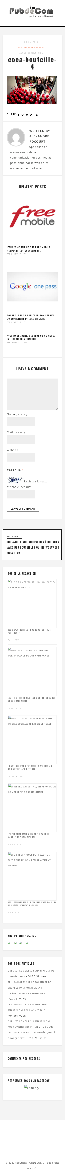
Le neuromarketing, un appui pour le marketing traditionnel (28, 836)
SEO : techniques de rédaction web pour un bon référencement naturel (32, 904)
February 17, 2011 (17, 322)
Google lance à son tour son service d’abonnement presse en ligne (31, 317)
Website (12, 450)
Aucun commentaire (31, 52)
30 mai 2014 (31, 42)
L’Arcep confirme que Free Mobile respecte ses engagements (28, 248)
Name (17, 414)
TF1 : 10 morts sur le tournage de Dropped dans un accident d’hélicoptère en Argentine (29, 988)
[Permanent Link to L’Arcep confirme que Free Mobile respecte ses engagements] (32, 243)
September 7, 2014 (17, 342)
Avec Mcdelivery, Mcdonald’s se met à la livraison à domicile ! (31, 337)
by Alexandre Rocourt (31, 47)
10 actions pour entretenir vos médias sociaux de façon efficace (30, 767)
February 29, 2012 (17, 254)
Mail (16, 432)
